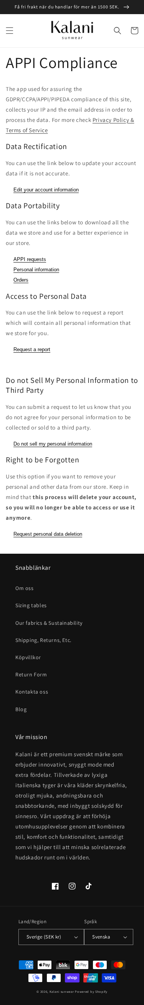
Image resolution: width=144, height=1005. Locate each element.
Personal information (36, 269)
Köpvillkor (28, 657)
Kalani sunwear (62, 991)
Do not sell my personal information (52, 444)
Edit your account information (46, 190)
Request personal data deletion (47, 534)
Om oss (24, 588)
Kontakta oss (31, 691)
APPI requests (29, 259)
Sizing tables (31, 605)
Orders (20, 280)
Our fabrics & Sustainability (49, 622)
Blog (20, 709)
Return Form (31, 674)
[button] (9, 30)
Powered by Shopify (91, 991)
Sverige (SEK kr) (43, 937)
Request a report (31, 349)
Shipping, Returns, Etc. (43, 640)
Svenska (101, 937)
